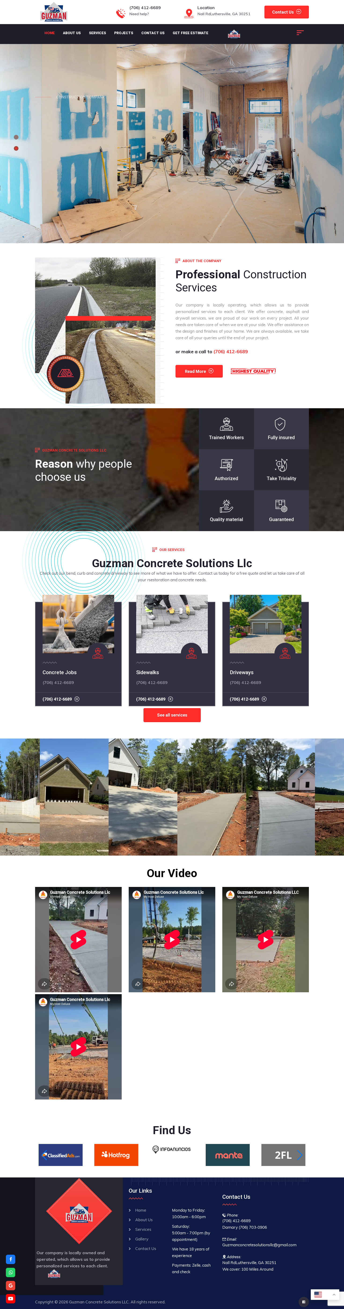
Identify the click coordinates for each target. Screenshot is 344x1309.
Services (97, 33)
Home (49, 33)
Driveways (242, 672)
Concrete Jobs (60, 672)
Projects (123, 33)
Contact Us (283, 12)
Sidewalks (147, 672)
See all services (172, 715)
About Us (72, 33)
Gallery (141, 1238)
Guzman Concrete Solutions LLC (51, 807)
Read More (195, 371)
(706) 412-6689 (145, 7)
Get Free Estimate (190, 33)
